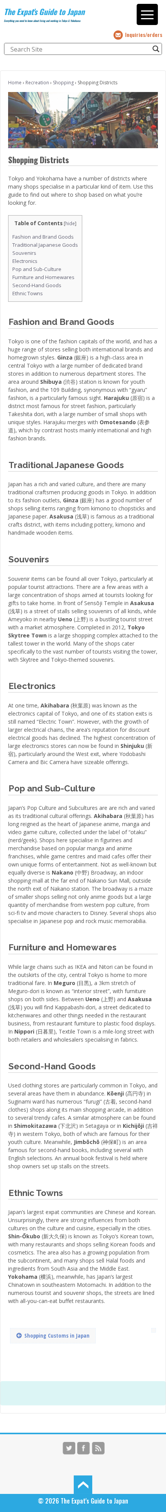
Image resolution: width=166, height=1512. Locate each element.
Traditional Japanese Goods (45, 244)
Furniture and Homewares (43, 277)
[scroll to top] (83, 1484)
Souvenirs (24, 252)
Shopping (63, 82)
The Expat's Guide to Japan (44, 11)
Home (15, 82)
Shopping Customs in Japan (57, 1335)
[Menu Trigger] (147, 14)
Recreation (37, 82)
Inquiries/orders (143, 34)
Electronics (24, 261)
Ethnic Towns (27, 293)
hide (70, 223)
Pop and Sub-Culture (36, 269)
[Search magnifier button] (156, 48)
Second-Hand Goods (36, 285)
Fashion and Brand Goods (43, 236)
